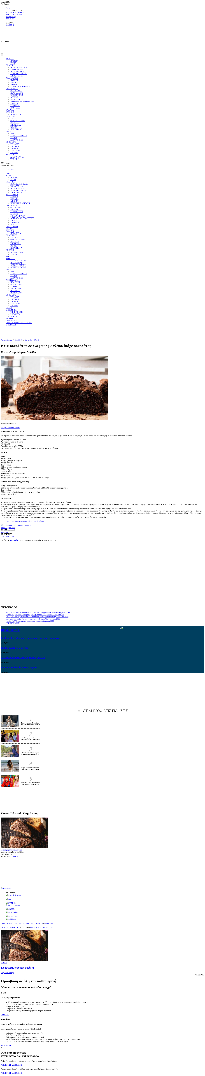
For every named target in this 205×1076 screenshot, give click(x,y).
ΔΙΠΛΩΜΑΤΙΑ (16, 76)
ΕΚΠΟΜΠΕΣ (11, 310)
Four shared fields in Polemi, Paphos (19, 667)
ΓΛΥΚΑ (15, 856)
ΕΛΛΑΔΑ (14, 82)
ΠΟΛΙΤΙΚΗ (10, 65)
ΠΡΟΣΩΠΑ (15, 291)
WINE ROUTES (16, 312)
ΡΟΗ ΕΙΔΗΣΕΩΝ (13, 623)
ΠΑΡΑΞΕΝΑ (15, 114)
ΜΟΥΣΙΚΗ (14, 123)
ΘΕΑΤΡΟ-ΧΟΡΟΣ (17, 121)
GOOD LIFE (11, 142)
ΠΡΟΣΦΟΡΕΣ (11, 321)
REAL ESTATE (16, 93)
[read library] (11, 919)
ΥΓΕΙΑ (13, 63)
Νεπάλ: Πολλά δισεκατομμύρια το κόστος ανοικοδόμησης (30, 621)
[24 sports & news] (13, 895)
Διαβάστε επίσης (7, 973)
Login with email (7, 536)
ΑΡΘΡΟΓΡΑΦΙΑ (17, 157)
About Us (39, 923)
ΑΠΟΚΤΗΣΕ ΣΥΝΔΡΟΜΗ (12, 1065)
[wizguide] (10, 909)
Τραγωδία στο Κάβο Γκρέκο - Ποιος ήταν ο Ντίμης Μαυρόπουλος (33, 619)
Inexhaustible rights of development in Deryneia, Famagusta (30, 638)
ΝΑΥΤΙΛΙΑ (15, 108)
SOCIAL (13, 138)
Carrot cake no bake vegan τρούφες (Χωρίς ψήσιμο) (25, 521)
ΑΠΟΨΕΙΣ (10, 155)
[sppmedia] (6, 888)
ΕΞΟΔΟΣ (14, 153)
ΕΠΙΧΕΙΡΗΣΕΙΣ (16, 95)
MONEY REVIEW (17, 99)
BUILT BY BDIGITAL (10, 927)
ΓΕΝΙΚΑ (14, 286)
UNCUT (13, 316)
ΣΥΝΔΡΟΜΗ (6, 1045)
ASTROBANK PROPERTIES (22, 101)
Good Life (18, 340)
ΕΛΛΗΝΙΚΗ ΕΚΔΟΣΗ (15, 12)
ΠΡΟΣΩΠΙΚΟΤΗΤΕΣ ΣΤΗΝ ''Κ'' (19, 323)
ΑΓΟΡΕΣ (14, 97)
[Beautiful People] (13, 905)
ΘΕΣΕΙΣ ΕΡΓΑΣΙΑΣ (18, 267)
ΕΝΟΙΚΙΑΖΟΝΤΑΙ (18, 261)
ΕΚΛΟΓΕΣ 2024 (16, 69)
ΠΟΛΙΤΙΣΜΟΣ (11, 116)
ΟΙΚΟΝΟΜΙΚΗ (12, 89)
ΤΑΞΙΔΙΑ (14, 148)
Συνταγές (28, 340)
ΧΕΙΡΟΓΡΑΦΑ (16, 129)
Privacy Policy (28, 923)
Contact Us (48, 923)
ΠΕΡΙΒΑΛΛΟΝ (12, 227)
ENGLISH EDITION (14, 15)
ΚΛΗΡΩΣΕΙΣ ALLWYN (20, 86)
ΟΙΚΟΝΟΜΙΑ (16, 91)
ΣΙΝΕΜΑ (14, 119)
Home (8, 8)
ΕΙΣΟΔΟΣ (10, 25)
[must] (8, 899)
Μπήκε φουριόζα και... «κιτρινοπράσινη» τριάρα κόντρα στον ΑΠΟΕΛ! (35, 615)
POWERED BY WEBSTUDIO (42, 927)
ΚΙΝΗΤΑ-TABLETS (18, 136)
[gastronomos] (11, 916)
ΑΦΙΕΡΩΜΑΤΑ (12, 280)
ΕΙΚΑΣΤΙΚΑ (15, 125)
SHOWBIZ (14, 146)
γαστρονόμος (11, 17)
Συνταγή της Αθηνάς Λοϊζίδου (12, 852)
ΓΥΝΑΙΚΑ (14, 144)
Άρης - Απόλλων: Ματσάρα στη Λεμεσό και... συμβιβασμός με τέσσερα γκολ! (38, 612)
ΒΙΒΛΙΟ (13, 127)
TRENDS (14, 104)
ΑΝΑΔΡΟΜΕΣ (16, 289)
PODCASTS (15, 314)
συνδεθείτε (14, 540)
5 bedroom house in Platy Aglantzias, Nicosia (23, 657)
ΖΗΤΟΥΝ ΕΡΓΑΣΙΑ (18, 265)
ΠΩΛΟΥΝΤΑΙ (16, 263)
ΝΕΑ (12, 133)
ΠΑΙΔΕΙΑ (14, 61)
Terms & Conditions (14, 923)
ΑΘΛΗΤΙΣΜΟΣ (12, 78)
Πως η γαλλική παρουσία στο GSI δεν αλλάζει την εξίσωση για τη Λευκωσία (37, 617)
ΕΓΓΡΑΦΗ (5, 1015)
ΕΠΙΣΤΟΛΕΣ (11, 325)
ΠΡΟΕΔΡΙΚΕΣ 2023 (18, 72)
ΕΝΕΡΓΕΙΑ (15, 106)
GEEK (8, 131)
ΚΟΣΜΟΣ (10, 112)
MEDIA (9, 308)
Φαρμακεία (10, 19)
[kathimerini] (11, 903)
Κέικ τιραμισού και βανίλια (11, 850)
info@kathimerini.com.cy (10, 428)
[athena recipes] (12, 912)
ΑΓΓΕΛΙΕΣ (10, 259)
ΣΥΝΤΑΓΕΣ (15, 151)
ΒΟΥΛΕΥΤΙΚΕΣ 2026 (19, 67)
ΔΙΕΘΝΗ (14, 84)
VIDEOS (9, 318)
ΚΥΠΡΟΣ (10, 59)
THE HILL (14, 159)
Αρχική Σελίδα (6, 340)
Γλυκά (36, 340)
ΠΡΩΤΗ (9, 173)
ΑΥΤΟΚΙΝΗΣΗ (16, 140)
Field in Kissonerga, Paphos (14, 648)
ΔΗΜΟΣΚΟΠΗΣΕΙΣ (18, 74)
